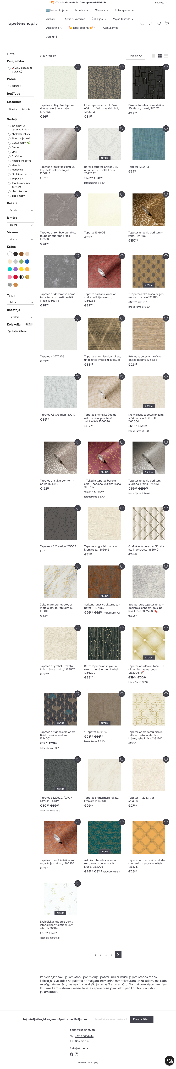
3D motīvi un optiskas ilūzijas (20, 127)
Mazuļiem (16, 165)
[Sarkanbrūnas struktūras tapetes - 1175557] (104, 590)
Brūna (21, 253)
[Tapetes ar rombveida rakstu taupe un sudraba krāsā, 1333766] (60, 219)
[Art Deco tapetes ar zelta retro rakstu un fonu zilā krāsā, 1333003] (104, 847)
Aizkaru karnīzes (75, 19)
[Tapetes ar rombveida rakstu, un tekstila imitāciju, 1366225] (104, 341)
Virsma (12, 232)
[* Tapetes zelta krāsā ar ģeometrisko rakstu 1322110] (148, 281)
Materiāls (14, 102)
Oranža (27, 269)
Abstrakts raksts (20, 133)
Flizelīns (13, 109)
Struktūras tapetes (21, 174)
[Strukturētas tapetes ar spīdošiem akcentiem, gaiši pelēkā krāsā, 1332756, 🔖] (148, 591)
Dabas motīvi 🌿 (20, 142)
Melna (15, 253)
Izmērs (12, 218)
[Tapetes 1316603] (104, 216)
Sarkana (15, 277)
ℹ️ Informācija (55, 10)
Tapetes (80, 10)
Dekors (15, 147)
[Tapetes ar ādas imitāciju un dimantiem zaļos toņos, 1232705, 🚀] (148, 655)
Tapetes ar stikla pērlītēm (20, 184)
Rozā (10, 277)
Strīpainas (17, 178)
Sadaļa (12, 119)
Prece (11, 79)
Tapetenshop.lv (22, 23)
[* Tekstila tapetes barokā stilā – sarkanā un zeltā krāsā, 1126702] (104, 469)
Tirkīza (10, 269)
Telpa (11, 295)
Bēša (27, 253)
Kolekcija (14, 324)
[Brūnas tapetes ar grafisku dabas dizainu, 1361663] (148, 341)
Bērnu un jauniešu (21, 138)
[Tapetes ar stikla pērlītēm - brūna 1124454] (60, 465)
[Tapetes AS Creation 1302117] (60, 398)
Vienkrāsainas (19, 191)
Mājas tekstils (122, 19)
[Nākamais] (118, 954)
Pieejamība (15, 61)
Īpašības (13, 94)
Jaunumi (51, 36)
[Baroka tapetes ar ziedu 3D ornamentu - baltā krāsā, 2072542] (104, 156)
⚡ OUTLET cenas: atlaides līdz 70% (78, 2)
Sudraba (10, 284)
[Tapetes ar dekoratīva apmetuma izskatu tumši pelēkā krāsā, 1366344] (60, 281)
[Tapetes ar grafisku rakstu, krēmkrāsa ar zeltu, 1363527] (60, 651)
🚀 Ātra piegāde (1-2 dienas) (22, 69)
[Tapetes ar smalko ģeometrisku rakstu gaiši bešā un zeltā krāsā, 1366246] (104, 401)
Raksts (12, 203)
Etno (14, 151)
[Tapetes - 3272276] (60, 340)
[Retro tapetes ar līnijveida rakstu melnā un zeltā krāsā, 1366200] (104, 653)
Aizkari (50, 19)
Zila (27, 261)
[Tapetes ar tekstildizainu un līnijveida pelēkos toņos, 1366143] (60, 153)
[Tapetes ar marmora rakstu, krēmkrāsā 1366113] (104, 782)
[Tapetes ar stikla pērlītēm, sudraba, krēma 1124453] (148, 467)
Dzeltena (21, 269)
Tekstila (26, 109)
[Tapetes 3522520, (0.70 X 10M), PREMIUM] (60, 784)
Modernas (17, 169)
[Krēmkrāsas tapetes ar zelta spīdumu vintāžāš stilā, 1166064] (148, 404)
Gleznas (100, 10)
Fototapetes (123, 10)
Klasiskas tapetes (21, 160)
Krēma (10, 261)
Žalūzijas (97, 19)
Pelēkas (15, 261)
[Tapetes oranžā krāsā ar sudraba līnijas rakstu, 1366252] (60, 845)
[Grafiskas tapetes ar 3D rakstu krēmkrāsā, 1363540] (148, 531)
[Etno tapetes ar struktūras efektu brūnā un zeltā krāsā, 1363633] (104, 92)
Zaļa (21, 261)
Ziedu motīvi (18, 195)
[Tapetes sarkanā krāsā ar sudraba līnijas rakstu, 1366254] (104, 281)
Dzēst (29, 324)
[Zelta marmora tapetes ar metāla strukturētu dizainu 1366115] (60, 591)
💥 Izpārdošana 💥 (81, 28)
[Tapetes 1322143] (148, 150)
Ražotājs (13, 310)
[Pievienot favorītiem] (77, 67)
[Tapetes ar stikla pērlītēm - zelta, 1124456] (148, 218)
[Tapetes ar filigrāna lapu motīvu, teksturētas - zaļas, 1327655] (60, 92)
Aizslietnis (53, 28)
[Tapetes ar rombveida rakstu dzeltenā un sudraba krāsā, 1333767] (148, 847)
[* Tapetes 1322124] (104, 717)
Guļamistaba (18, 331)
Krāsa (11, 247)
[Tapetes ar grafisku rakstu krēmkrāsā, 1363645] (104, 531)
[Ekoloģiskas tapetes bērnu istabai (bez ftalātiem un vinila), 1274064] (60, 911)
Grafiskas (16, 156)
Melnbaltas (21, 277)
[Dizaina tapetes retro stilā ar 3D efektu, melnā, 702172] (148, 90)
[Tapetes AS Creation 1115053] (60, 529)
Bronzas (15, 284)
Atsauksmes (110, 28)
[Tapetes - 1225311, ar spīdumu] (148, 782)
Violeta (15, 269)
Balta (10, 253)
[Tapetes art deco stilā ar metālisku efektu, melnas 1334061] (60, 721)
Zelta (27, 277)
